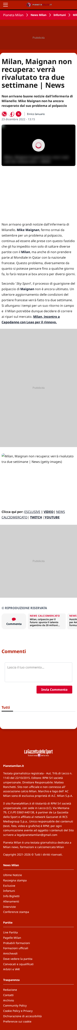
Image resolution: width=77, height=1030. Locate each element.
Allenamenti (11, 901)
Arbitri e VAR (11, 969)
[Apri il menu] (5, 4)
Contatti (8, 995)
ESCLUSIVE (32, 512)
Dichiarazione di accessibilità (22, 1016)
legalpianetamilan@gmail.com (37, 835)
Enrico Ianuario (36, 114)
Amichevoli (10, 953)
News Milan (38, 15)
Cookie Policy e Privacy (18, 1011)
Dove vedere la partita (17, 959)
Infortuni (60, 15)
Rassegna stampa (15, 880)
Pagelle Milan (12, 938)
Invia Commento (54, 689)
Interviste (9, 907)
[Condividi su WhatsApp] (4, 114)
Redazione (10, 990)
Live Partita (10, 932)
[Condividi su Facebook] (11, 114)
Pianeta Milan (13, 15)
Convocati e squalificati (18, 964)
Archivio (8, 1000)
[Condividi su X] (18, 114)
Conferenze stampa (16, 912)
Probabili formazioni (16, 943)
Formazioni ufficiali (15, 948)
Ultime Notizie (12, 875)
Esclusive (9, 885)
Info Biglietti (11, 896)
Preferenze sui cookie (17, 1021)
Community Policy (15, 1005)
